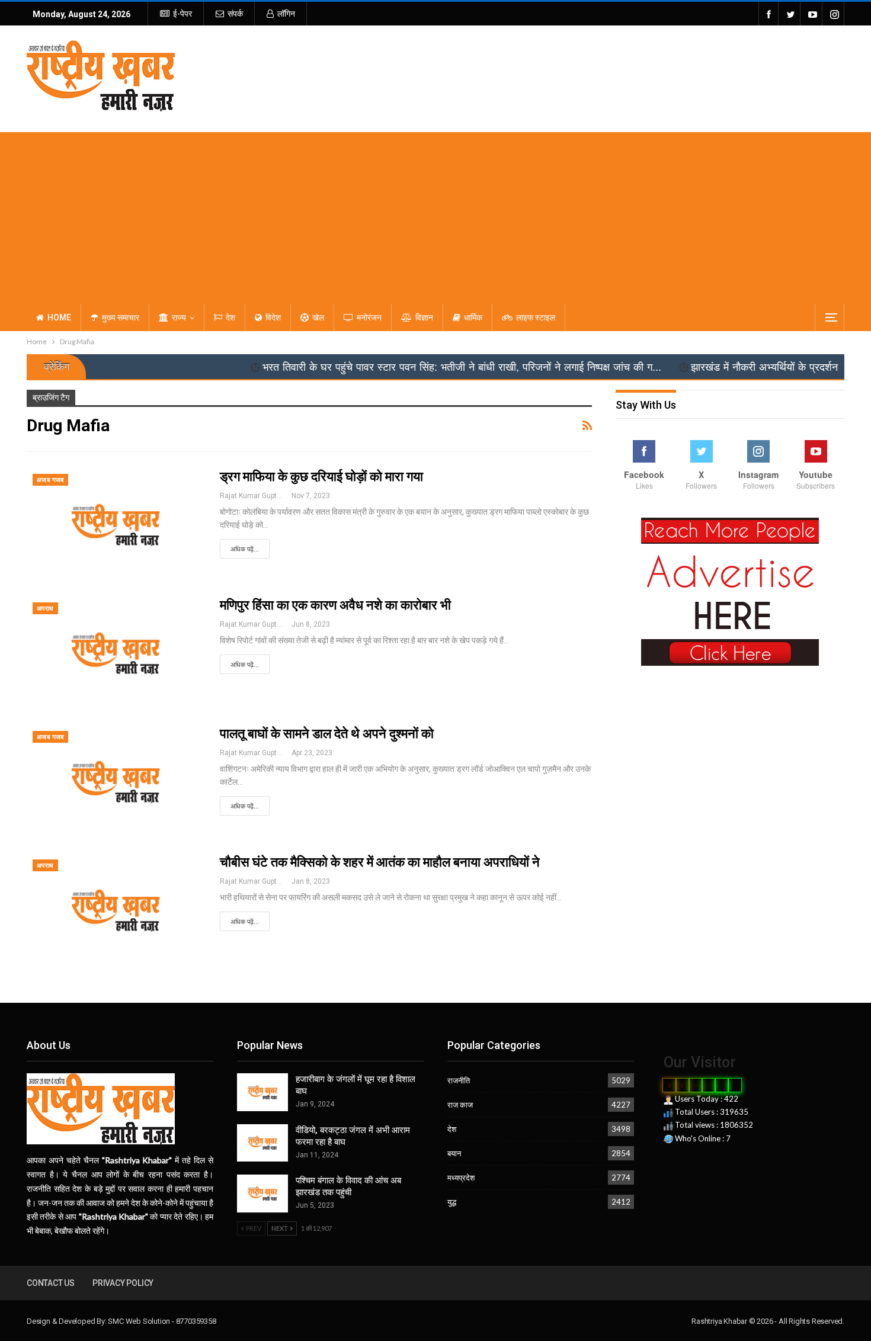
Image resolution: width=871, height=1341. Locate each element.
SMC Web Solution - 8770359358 (162, 1321)
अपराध (45, 608)
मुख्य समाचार (120, 317)
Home (59, 317)
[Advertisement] (435, 215)
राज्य (179, 317)
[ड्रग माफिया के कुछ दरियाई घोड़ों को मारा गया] (115, 525)
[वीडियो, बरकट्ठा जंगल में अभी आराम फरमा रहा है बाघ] (262, 1143)
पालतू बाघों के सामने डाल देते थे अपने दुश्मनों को (327, 733)
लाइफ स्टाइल (535, 317)
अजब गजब (50, 480)
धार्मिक (473, 317)
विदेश (273, 317)
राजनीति (458, 1080)
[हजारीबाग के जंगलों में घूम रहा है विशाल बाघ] (262, 1092)
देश (230, 317)
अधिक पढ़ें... (244, 549)
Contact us (51, 1283)
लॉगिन (286, 13)
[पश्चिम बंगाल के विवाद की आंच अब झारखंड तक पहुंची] (262, 1193)
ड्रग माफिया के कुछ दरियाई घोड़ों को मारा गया (321, 476)
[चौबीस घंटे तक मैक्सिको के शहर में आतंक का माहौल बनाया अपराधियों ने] (115, 910)
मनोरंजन (369, 317)
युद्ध (451, 1202)
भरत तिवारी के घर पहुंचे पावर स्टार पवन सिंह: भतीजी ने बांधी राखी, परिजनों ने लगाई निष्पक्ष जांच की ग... (404, 367)
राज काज (460, 1104)
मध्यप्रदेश (461, 1177)
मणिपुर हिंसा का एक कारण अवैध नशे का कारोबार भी (335, 605)
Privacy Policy (122, 1283)
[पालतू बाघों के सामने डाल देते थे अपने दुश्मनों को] (115, 782)
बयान (454, 1153)
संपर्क (235, 13)
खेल (318, 317)
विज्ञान (424, 317)
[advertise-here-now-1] (730, 591)
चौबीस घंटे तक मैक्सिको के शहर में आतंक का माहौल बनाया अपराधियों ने (380, 862)
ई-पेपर (182, 13)
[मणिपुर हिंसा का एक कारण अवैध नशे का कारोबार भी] (115, 653)
